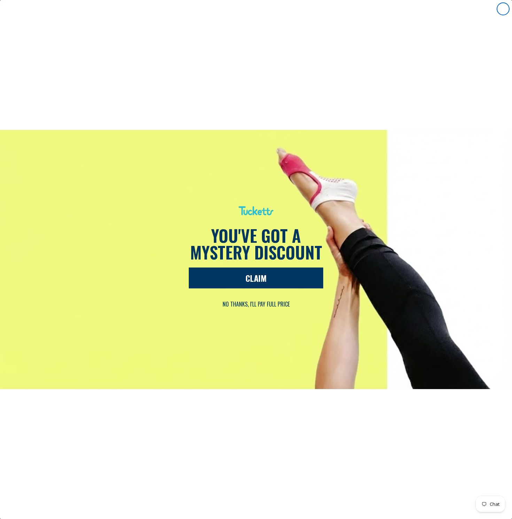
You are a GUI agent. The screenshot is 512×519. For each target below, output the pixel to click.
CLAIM (256, 278)
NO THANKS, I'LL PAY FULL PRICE (256, 304)
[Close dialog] (503, 9)
